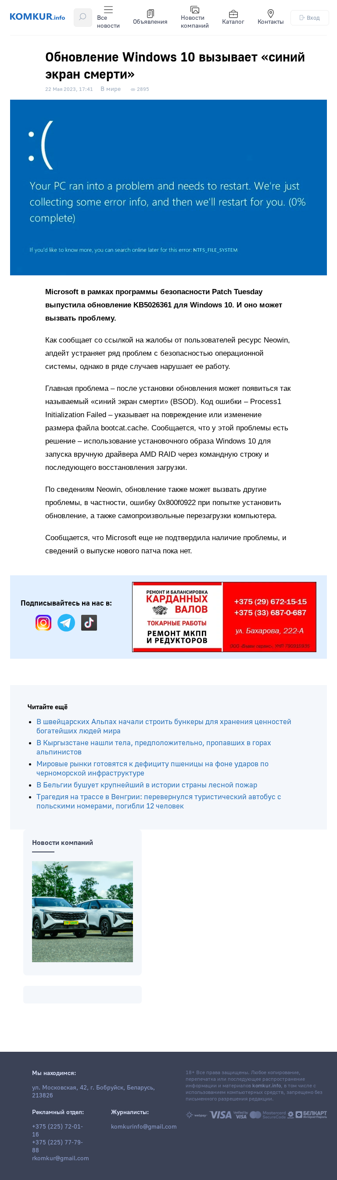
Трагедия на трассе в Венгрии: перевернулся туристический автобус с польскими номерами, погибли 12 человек (158, 801)
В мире (110, 89)
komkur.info (266, 1086)
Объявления (150, 22)
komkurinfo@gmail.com (144, 1127)
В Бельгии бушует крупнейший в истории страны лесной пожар (146, 785)
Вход (313, 18)
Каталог (233, 22)
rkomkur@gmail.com (60, 1158)
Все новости (108, 22)
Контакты (271, 22)
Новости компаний (195, 22)
